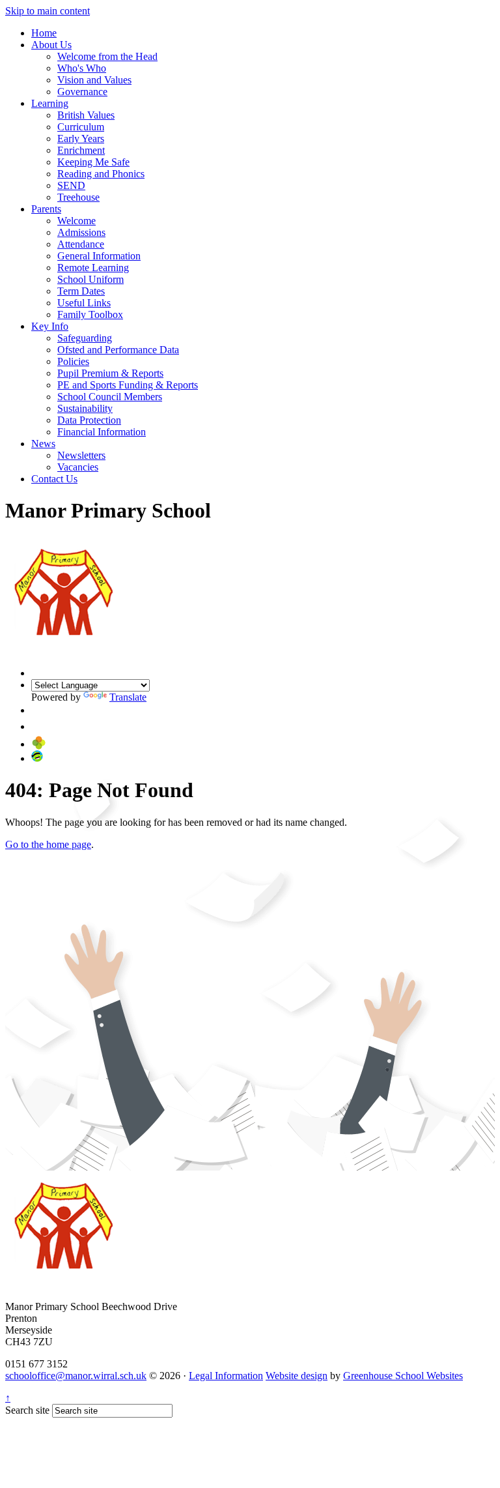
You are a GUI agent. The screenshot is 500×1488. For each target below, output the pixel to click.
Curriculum (80, 126)
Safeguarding (84, 337)
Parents (46, 208)
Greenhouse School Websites (403, 1375)
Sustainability (85, 408)
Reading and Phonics (101, 173)
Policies (73, 361)
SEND (71, 185)
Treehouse (78, 197)
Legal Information (226, 1375)
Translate (127, 697)
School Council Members (109, 396)
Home (44, 32)
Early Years (80, 138)
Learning (49, 103)
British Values (86, 115)
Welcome (76, 220)
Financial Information (101, 431)
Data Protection (89, 420)
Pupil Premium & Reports (110, 373)
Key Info (49, 326)
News (43, 443)
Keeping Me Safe (93, 162)
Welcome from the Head (107, 56)
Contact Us (54, 478)
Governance (82, 91)
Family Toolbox (90, 314)
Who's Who (81, 68)
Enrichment (81, 150)
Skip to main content (47, 10)
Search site (27, 1410)
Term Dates (81, 291)
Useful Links (84, 302)
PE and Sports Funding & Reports (127, 384)
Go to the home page (48, 844)
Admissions (81, 232)
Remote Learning (93, 267)
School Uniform (90, 279)
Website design (296, 1375)
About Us (51, 44)
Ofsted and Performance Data (118, 349)
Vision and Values (94, 79)
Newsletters (81, 455)
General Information (99, 255)
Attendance (80, 244)
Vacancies (77, 467)
